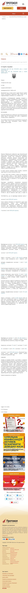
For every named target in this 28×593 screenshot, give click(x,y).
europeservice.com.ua (6, 559)
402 (17, 244)
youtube (15, 502)
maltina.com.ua (12, 556)
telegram (10, 498)
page (10, 495)
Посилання (4, 562)
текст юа (3, 560)
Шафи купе (12, 558)
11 (13, 338)
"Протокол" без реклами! (8, 575)
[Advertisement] (14, 34)
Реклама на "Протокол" (7, 573)
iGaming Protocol (6, 586)
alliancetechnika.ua (5, 548)
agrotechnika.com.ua (5, 557)
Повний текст (5, 535)
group (20, 495)
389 (10, 199)
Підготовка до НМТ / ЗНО (14, 549)
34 (18, 338)
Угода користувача (6, 581)
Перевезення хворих (13, 552)
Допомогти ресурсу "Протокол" (9, 583)
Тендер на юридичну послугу (9, 579)
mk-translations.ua (13, 555)
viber (20, 498)
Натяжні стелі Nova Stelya (14, 561)
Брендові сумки (12, 559)
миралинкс (4, 550)
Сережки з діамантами (6, 547)
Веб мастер (4, 551)
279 (13, 348)
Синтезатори (4, 554)
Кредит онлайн (6, 584)
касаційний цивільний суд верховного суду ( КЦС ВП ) (14, 62)
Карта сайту (5, 577)
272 (24, 291)
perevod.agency (4, 556)
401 (26, 348)
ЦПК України (14, 199)
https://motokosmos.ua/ (6, 553)
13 (20, 268)
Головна (4, 16)
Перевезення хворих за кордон (14, 563)
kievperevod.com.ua (5, 563)
